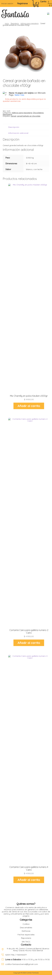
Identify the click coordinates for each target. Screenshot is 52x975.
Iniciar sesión (7, 3)
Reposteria (15, 23)
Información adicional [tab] (18, 133)
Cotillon (26, 924)
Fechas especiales (26, 934)
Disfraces (26, 931)
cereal (13, 116)
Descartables (26, 927)
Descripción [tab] (13, 127)
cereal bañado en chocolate (28, 116)
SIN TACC (26, 941)
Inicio (7, 23)
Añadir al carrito (29, 406)
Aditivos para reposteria (30, 23)
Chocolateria (38, 113)
